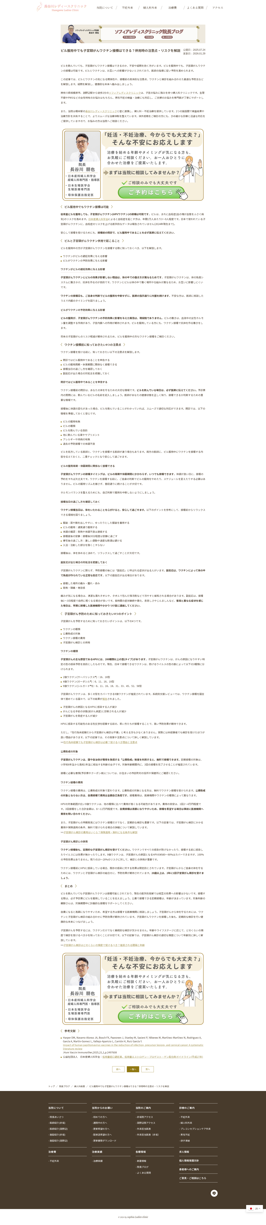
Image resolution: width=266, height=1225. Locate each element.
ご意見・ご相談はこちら (192, 1178)
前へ (118, 1069)
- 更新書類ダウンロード (104, 1140)
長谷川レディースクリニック (101, 111)
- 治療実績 (97, 1160)
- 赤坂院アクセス (144, 1116)
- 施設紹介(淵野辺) (58, 1140)
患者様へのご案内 (189, 1169)
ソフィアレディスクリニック (125, 93)
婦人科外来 (150, 8)
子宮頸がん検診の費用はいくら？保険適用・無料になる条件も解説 (100, 832)
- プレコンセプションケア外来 (195, 1128)
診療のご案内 (187, 1108)
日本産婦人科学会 (98, 219)
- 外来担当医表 (143, 1128)
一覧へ (133, 1069)
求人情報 (184, 1152)
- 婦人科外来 (185, 1122)
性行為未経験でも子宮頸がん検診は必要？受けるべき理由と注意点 (100, 742)
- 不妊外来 (184, 1116)
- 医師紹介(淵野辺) (58, 1128)
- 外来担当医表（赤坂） (148, 1134)
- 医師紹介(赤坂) (56, 1122)
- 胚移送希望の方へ (102, 1134)
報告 (104, 699)
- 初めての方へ (99, 1116)
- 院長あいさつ (56, 1116)
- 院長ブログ (142, 1166)
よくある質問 (195, 8)
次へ (147, 1069)
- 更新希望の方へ (100, 1128)
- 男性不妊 (184, 1134)
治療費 (172, 8)
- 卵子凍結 (184, 1140)
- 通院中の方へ (99, 1122)
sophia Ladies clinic (137, 1217)
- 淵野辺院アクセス (145, 1122)
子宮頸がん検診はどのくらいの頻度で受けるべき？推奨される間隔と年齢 (104, 945)
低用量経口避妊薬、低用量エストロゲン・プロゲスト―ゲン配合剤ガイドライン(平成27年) (152, 1057)
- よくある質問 (143, 1172)
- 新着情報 (141, 1160)
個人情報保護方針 (189, 1160)
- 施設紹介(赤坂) (56, 1134)
